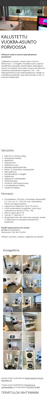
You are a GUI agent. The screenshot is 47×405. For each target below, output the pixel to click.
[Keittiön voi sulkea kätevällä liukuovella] (12, 264)
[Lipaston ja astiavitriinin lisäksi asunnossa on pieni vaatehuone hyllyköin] (31, 283)
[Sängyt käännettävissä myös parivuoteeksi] (12, 302)
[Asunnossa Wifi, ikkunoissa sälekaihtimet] (31, 302)
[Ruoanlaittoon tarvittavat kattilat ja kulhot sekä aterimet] (31, 321)
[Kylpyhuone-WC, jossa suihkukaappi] (12, 359)
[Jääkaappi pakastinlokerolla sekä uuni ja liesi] (31, 264)
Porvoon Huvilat (33, 387)
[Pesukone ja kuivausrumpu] (31, 359)
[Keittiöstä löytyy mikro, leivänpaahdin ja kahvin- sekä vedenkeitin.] (12, 340)
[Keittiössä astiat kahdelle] (31, 340)
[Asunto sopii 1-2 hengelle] (12, 321)
